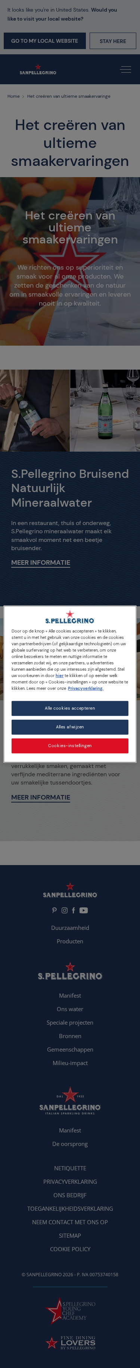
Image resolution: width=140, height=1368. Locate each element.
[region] (69, 683)
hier (59, 676)
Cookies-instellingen (69, 746)
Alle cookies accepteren (70, 708)
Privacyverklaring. (85, 688)
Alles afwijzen (70, 727)
